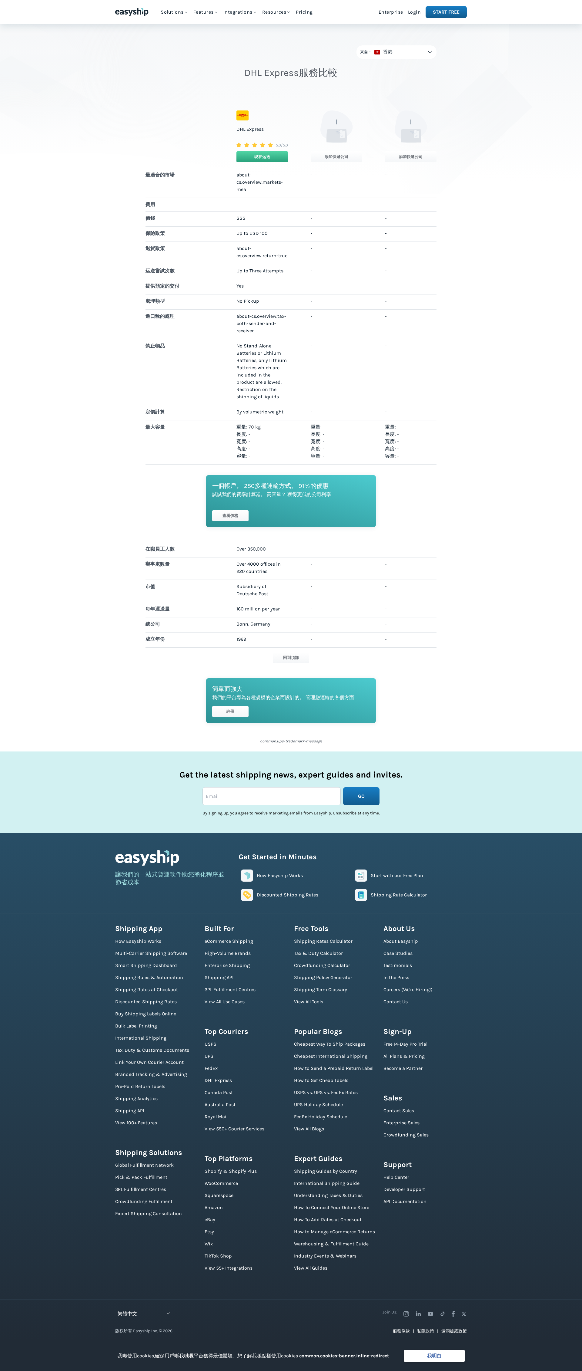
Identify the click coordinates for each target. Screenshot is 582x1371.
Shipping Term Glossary (320, 989)
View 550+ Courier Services (234, 1129)
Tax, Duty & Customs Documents (152, 1050)
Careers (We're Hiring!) (408, 989)
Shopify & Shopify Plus (231, 1171)
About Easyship (400, 941)
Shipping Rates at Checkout (146, 989)
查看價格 (230, 515)
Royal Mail (216, 1116)
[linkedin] (418, 1313)
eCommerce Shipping (229, 941)
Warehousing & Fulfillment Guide (331, 1244)
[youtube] (430, 1313)
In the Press (396, 977)
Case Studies (398, 953)
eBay (210, 1219)
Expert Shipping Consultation (148, 1213)
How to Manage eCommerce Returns (334, 1232)
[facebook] (453, 1313)
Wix (209, 1244)
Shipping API (129, 1110)
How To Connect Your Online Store (331, 1207)
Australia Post (220, 1104)
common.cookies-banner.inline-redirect (344, 1356)
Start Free (446, 12)
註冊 (230, 711)
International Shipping (140, 1038)
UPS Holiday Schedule (318, 1104)
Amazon (214, 1207)
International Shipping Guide (327, 1183)
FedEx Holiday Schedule (320, 1116)
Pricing (304, 12)
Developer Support (404, 1189)
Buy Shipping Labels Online (145, 1014)
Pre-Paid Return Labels (140, 1086)
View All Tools (308, 1001)
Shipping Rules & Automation (149, 977)
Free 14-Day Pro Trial (405, 1044)
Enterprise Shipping (227, 965)
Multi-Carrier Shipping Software (151, 953)
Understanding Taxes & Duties (328, 1195)
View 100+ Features (136, 1123)
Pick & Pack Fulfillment (141, 1177)
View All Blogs (309, 1129)
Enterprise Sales (401, 1123)
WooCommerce (221, 1183)
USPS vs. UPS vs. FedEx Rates (326, 1092)
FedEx (211, 1068)
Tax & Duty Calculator (318, 953)
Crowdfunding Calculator (322, 965)
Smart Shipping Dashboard (146, 965)
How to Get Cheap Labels (321, 1080)
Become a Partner (403, 1068)
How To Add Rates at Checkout (328, 1219)
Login (414, 12)
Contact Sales (398, 1110)
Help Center (396, 1177)
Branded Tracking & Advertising (151, 1074)
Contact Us (395, 1001)
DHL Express (218, 1080)
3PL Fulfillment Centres (140, 1189)
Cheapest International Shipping (330, 1056)
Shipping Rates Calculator (323, 941)
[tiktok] (443, 1313)
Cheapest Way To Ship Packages (329, 1044)
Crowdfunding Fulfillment (143, 1201)
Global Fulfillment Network (144, 1165)
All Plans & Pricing (404, 1056)
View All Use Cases (225, 1001)
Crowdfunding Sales (406, 1135)
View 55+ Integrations (229, 1268)
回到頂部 (291, 657)
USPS (210, 1044)
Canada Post (219, 1092)
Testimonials (397, 965)
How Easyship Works (138, 941)
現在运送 (262, 156)
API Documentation (404, 1201)
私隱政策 (425, 1331)
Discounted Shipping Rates (146, 1001)
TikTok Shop (218, 1256)
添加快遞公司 (336, 156)
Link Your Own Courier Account (149, 1062)
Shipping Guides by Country (325, 1171)
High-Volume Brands (228, 953)
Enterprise (391, 12)
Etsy (209, 1232)
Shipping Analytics (136, 1098)
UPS (209, 1056)
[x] (464, 1313)
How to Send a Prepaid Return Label (333, 1068)
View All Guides (310, 1268)
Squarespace (219, 1195)
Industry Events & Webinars (325, 1256)
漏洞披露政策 (454, 1331)
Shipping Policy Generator (323, 977)
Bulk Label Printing (136, 1026)
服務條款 (401, 1331)
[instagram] (406, 1313)
